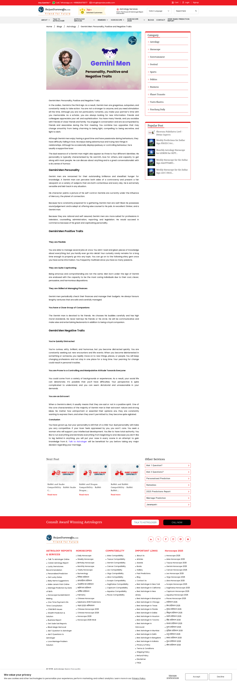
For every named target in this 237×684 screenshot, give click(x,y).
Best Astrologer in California (148, 587)
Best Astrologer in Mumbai (148, 630)
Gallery (140, 570)
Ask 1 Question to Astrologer (60, 630)
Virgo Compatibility (115, 573)
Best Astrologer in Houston (148, 616)
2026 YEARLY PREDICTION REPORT (178, 20)
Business (154, 87)
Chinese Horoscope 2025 (88, 609)
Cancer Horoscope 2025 (176, 570)
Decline (220, 676)
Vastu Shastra (157, 102)
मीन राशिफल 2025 (173, 645)
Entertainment (157, 57)
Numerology (83, 573)
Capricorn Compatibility (117, 587)
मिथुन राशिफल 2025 (174, 612)
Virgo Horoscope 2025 (175, 577)
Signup (196, 2)
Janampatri (151, 504)
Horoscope (155, 49)
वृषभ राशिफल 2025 (173, 609)
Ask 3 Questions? (155, 472)
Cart (176, 2)
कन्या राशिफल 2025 (174, 623)
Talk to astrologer (145, 522)
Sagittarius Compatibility (117, 584)
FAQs (139, 662)
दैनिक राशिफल (83, 577)
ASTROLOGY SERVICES (79, 20)
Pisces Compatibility (116, 595)
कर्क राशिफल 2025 (173, 616)
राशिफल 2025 (171, 602)
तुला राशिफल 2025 (173, 627)
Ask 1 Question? (154, 465)
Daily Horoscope (84, 555)
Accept (196, 676)
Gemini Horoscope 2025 (176, 566)
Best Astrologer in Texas (147, 605)
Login (187, 2)
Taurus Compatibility (116, 559)
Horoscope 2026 (84, 616)
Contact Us (142, 580)
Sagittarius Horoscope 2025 (178, 587)
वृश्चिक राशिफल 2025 (174, 630)
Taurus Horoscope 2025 (176, 563)
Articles (140, 559)
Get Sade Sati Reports (57, 623)
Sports (153, 72)
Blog (138, 577)
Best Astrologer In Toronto (148, 620)
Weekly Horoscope (85, 559)
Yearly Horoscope (85, 570)
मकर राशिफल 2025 (174, 637)
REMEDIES (102, 20)
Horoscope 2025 (173, 555)
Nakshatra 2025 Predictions (89, 602)
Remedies (151, 485)
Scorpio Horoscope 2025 (176, 584)
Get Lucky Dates (55, 577)
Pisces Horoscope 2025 (176, 598)
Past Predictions (143, 573)
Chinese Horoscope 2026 (88, 612)
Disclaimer (141, 659)
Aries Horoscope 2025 (175, 559)
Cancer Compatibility (116, 566)
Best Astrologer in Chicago (148, 602)
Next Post (52, 459)
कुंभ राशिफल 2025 (173, 641)
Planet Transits (157, 94)
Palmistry (81, 595)
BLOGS (151, 20)
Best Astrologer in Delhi (146, 634)
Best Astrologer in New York (148, 584)
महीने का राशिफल (84, 587)
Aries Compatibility (115, 555)
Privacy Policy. (139, 678)
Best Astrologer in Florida (147, 609)
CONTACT (160, 20)
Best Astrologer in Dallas (147, 612)
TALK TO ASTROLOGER (58, 20)
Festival (154, 64)
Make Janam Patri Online (58, 584)
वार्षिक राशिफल (83, 591)
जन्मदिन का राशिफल (86, 584)
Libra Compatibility (115, 577)
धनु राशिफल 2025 (173, 634)
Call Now (177, 522)
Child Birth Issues (55, 609)
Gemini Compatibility (116, 563)
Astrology (71, 26)
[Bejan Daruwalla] (54, 11)
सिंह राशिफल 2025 (173, 620)
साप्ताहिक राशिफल (85, 580)
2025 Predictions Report (158, 491)
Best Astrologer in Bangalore (149, 637)
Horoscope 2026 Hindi (87, 620)
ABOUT (44, 20)
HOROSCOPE (116, 20)
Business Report (54, 620)
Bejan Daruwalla (72, 669)
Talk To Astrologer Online (58, 559)
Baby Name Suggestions (58, 580)
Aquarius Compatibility (117, 591)
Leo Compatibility (114, 570)
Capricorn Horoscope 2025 (177, 591)
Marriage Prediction (156, 498)
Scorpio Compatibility (116, 580)
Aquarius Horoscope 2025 (177, 595)
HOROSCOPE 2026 (132, 20)
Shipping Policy (143, 652)
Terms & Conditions (145, 648)
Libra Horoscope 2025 (175, 580)
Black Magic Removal (57, 627)
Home (49, 26)
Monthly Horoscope (86, 566)
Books (139, 566)
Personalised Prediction (158, 478)
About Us (140, 555)
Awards (140, 563)
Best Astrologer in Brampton (149, 598)
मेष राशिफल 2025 (173, 605)
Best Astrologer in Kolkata (147, 641)
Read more (52, 495)
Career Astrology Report (58, 563)
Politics (153, 79)
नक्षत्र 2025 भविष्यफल (86, 605)
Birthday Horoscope (86, 563)
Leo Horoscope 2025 (175, 573)
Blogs (59, 26)
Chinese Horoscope (86, 598)
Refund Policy (142, 655)
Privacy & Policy (143, 645)
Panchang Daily (157, 109)
